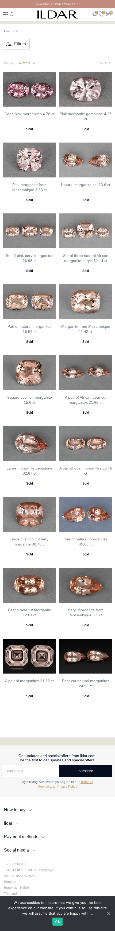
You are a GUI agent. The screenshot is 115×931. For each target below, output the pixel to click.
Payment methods (21, 836)
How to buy (14, 810)
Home (6, 31)
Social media (16, 850)
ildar (8, 823)
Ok (57, 921)
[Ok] (108, 913)
